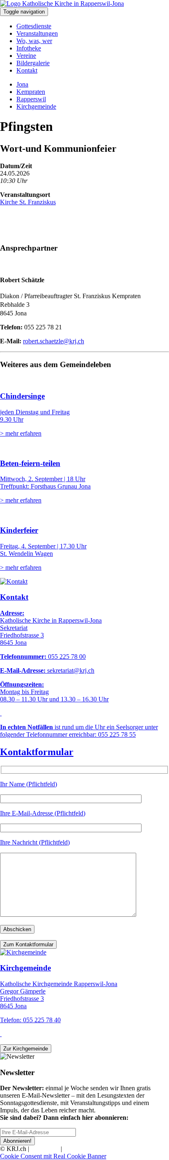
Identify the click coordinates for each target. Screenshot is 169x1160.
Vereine (26, 55)
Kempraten (30, 91)
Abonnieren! (17, 1141)
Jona (22, 84)
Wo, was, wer (34, 40)
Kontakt (26, 70)
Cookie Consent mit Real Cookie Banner (53, 1156)
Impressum (45, 1148)
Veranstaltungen (37, 33)
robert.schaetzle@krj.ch (53, 341)
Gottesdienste (33, 26)
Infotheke (28, 48)
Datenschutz (80, 1148)
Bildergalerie (33, 62)
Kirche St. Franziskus (28, 202)
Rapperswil (31, 99)
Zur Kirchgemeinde (25, 1049)
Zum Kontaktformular (28, 944)
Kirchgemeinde (36, 106)
